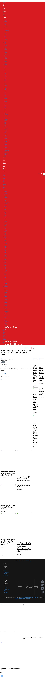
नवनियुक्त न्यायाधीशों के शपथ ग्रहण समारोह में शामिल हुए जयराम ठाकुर (35, 402)
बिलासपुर (4, 12)
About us (5, 566)
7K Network (28, 598)
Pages (4, 17)
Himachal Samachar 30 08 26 (41, 391)
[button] (44, 172)
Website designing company (27, 597)
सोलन (4, 15)
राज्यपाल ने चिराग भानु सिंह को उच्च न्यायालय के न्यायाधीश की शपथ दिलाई (41, 373)
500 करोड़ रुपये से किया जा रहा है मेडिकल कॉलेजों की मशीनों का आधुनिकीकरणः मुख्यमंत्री (35, 433)
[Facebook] (42, 581)
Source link (3, 373)
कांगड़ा (4, 6)
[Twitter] (42, 585)
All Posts (3, 362)
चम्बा (3, 9)
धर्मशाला (4, 11)
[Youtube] (42, 588)
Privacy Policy (6, 564)
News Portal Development (20, 598)
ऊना (3, 5)
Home (5, 563)
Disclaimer (6, 567)
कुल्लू (4, 8)
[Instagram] (42, 591)
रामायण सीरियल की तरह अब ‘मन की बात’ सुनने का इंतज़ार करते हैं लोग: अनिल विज (35, 374)
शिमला (4, 14)
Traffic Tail (36, 597)
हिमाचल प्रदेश (4, 3)
